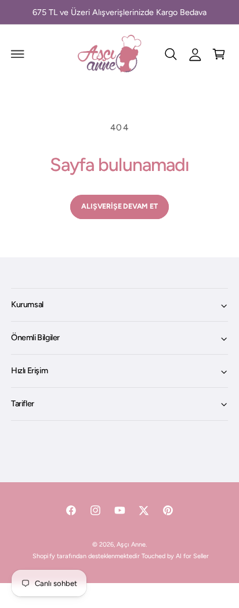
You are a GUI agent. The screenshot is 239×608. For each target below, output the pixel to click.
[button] (18, 54)
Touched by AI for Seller (175, 556)
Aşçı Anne (131, 544)
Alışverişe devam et (119, 206)
